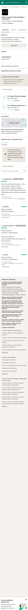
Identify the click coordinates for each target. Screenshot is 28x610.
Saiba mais (11, 608)
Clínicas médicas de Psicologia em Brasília (14, 337)
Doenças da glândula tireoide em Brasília (14, 365)
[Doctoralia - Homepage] (3, 2)
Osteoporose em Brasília (9, 371)
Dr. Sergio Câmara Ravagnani (17, 96)
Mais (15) (5, 353)
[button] (21, 21)
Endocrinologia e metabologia (11, 21)
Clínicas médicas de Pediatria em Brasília (14, 350)
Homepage (4, 7)
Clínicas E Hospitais (14, 7)
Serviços (13, 30)
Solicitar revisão (21, 198)
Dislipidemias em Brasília (9, 368)
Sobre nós (5, 30)
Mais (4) (4, 406)
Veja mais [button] (14, 45)
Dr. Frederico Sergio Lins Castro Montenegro (17, 105)
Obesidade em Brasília (8, 360)
